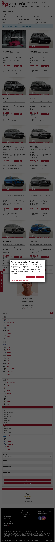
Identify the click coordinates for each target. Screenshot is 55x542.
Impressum (26, 280)
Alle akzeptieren (30, 276)
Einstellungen (40, 276)
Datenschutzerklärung (16, 280)
